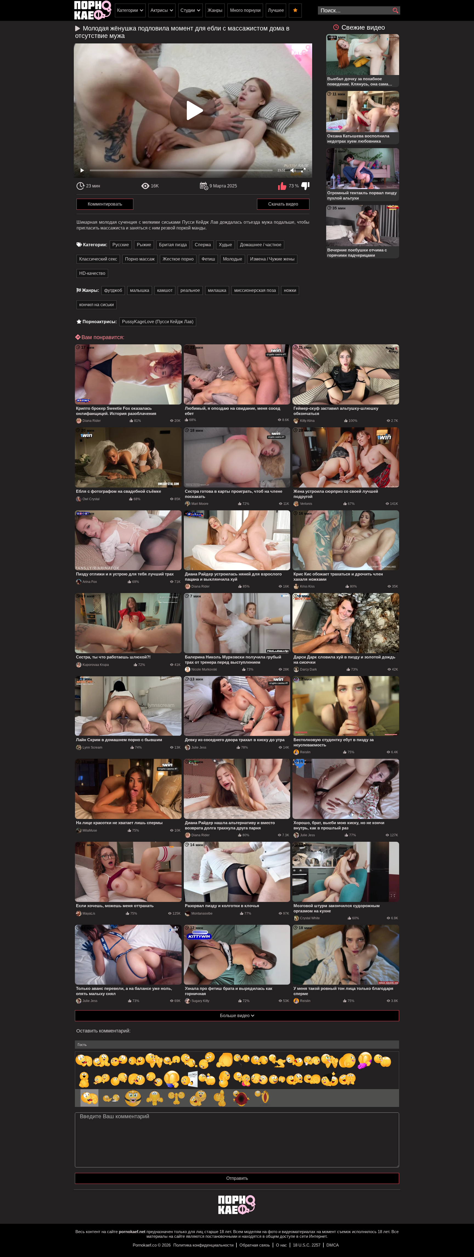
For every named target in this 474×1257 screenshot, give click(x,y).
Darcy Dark (308, 669)
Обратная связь (254, 1245)
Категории (127, 10)
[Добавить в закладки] (295, 11)
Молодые (232, 259)
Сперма (203, 244)
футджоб (113, 290)
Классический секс (98, 259)
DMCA (332, 1245)
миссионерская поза (255, 290)
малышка (139, 290)
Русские (120, 244)
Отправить (237, 1178)
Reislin (305, 752)
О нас (281, 1245)
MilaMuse (90, 830)
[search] (395, 11)
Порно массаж (140, 259)
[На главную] (237, 1213)
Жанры (215, 10)
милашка (217, 290)
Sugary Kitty (200, 1001)
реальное (190, 290)
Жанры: (90, 290)
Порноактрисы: (100, 321)
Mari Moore (199, 504)
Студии (187, 10)
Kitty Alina (307, 421)
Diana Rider (92, 421)
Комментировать (105, 204)
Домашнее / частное (260, 244)
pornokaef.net (132, 1231)
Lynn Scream (92, 747)
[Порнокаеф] (93, 10)
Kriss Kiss (307, 586)
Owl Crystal (91, 499)
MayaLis (89, 913)
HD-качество (92, 273)
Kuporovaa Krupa (96, 665)
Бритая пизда (173, 244)
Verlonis (306, 504)
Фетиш (208, 259)
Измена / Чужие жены (272, 259)
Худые (225, 244)
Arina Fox (90, 582)
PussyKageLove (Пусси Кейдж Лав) (157, 321)
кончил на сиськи (96, 304)
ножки (290, 290)
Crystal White (310, 918)
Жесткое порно (178, 259)
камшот (165, 290)
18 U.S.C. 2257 (306, 1245)
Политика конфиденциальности (203, 1245)
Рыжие (144, 244)
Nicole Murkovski (204, 669)
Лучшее (276, 10)
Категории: (95, 244)
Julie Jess (198, 747)
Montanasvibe (202, 913)
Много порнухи (245, 10)
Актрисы (159, 10)
